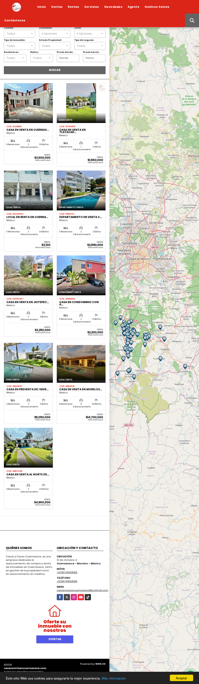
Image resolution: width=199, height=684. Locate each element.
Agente (133, 7)
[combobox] (19, 34)
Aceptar (181, 677)
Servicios (91, 7)
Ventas (57, 7)
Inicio (41, 7)
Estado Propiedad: (50, 40)
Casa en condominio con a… (79, 303)
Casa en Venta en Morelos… (80, 389)
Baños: (34, 52)
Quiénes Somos (157, 7)
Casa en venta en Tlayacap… (72, 131)
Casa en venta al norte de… (27, 474)
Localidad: (45, 27)
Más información (114, 678)
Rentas (73, 7)
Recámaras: (11, 52)
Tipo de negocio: (84, 40)
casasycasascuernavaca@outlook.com (82, 590)
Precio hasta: (91, 52)
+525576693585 (67, 572)
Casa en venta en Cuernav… (27, 130)
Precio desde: (65, 52)
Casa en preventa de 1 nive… (27, 389)
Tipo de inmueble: (14, 40)
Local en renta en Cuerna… (27, 217)
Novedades (113, 7)
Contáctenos (14, 20)
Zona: (77, 27)
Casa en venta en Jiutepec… (27, 302)
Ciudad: (9, 27)
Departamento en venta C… (80, 217)
